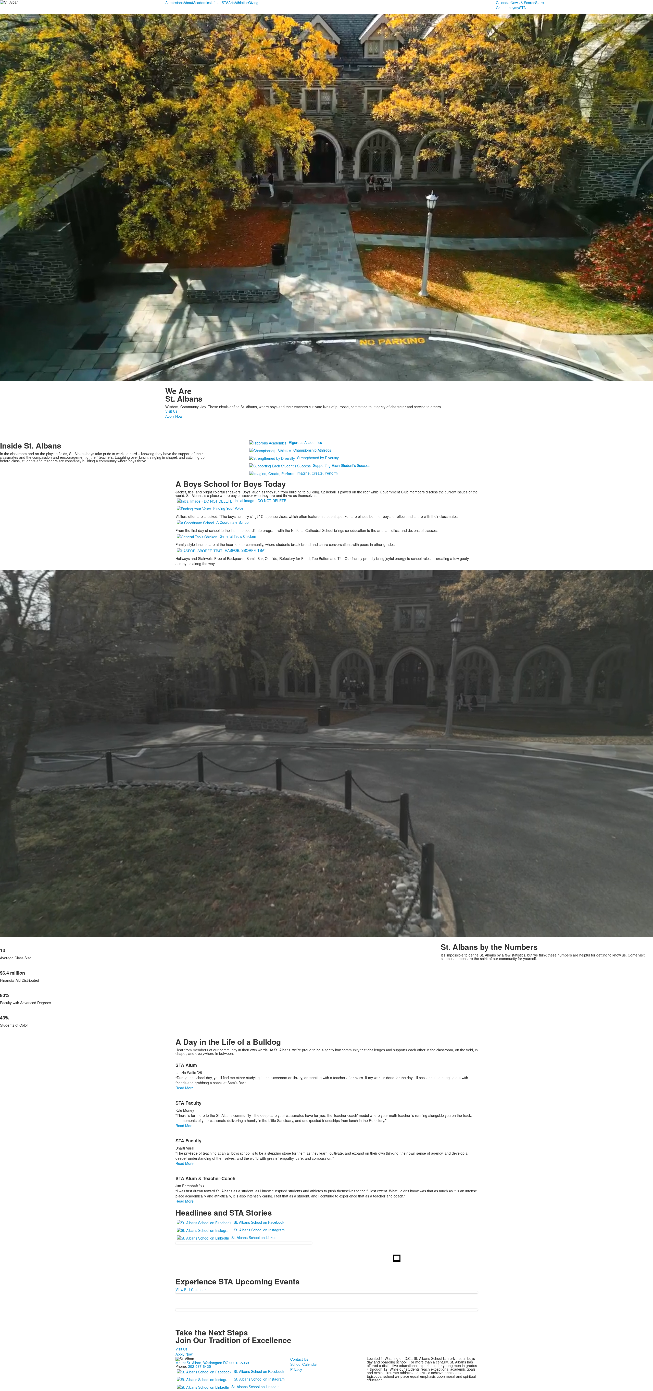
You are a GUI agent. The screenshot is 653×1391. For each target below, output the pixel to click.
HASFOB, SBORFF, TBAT (245, 550)
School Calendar (303, 1364)
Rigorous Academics (305, 442)
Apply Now (173, 416)
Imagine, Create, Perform (317, 473)
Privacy (296, 1369)
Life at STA (219, 2)
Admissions (174, 2)
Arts (231, 2)
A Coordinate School (232, 522)
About (188, 2)
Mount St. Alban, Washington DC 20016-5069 (212, 1362)
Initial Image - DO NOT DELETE (260, 500)
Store (539, 2)
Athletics (241, 2)
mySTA (520, 7)
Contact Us (299, 1359)
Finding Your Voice (228, 508)
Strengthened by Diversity (318, 457)
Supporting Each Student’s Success (341, 465)
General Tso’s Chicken (238, 536)
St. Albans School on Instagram (259, 1229)
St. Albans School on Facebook (259, 1222)
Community (505, 7)
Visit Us (171, 411)
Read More (184, 1087)
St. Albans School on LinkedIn (255, 1237)
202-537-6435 (199, 1366)
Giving (253, 2)
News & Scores (523, 2)
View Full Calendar (190, 1289)
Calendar (503, 2)
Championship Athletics (312, 450)
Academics (202, 2)
